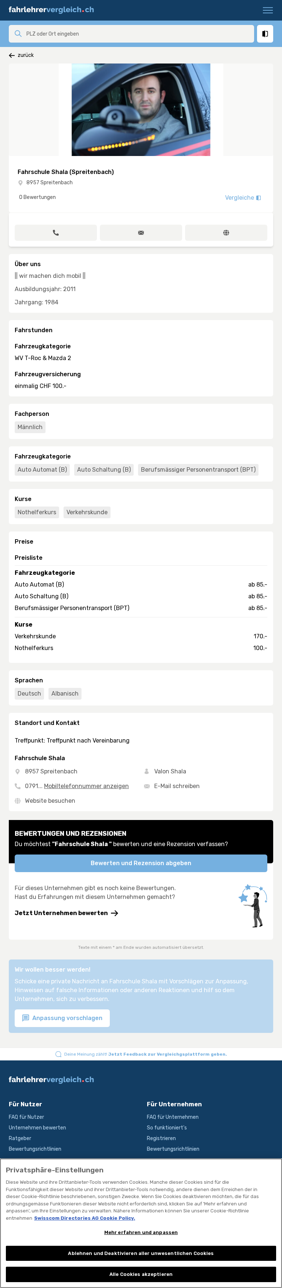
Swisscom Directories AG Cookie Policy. (84, 1218)
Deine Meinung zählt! (145, 1054)
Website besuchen (50, 800)
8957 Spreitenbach (49, 182)
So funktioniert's (167, 1128)
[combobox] (138, 34)
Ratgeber (20, 1138)
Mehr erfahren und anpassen (141, 1232)
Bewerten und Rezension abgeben (141, 863)
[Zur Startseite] (54, 10)
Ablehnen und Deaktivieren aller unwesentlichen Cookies (141, 1253)
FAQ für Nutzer (26, 1117)
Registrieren (161, 1138)
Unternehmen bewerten (37, 1128)
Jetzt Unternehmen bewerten (61, 913)
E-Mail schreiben (177, 786)
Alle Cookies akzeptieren (141, 1274)
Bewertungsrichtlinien (35, 1149)
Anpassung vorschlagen (66, 1018)
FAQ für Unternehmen (173, 1117)
